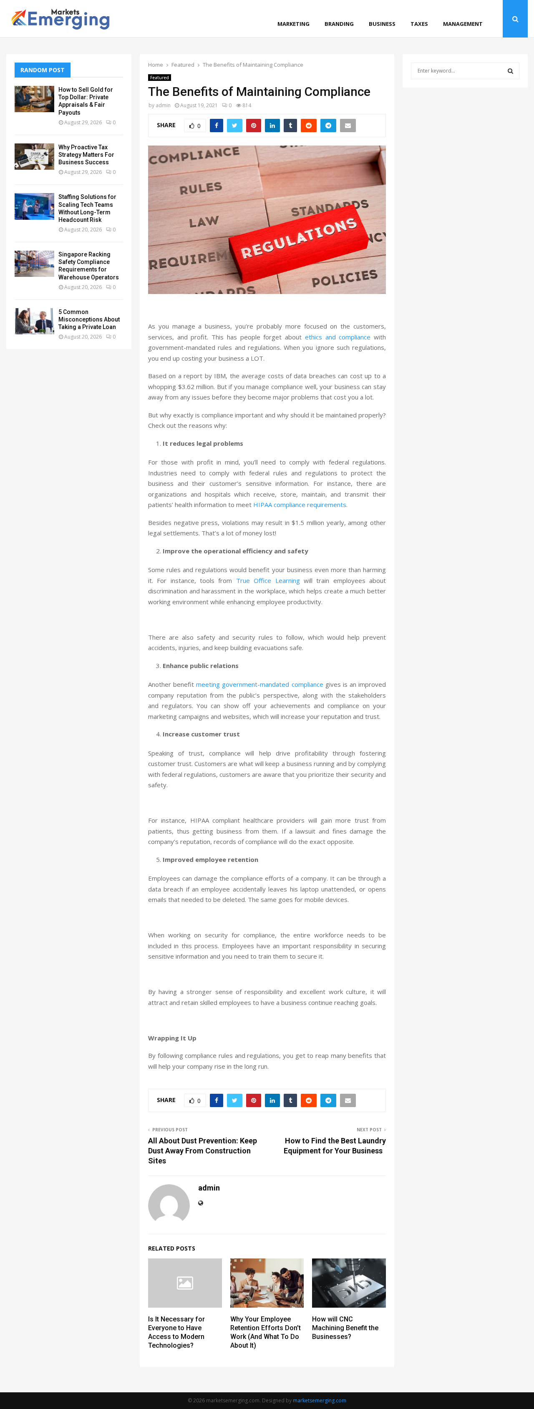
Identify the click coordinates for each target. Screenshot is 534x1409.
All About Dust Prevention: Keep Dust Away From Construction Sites (202, 1150)
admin (163, 105)
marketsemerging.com (319, 1400)
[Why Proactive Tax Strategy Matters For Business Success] (34, 156)
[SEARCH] (510, 71)
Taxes (419, 24)
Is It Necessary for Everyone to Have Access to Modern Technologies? (176, 1332)
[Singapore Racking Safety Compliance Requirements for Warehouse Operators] (34, 264)
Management (463, 24)
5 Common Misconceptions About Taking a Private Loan (89, 319)
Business (382, 24)
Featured (159, 77)
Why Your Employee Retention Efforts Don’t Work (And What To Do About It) (265, 1332)
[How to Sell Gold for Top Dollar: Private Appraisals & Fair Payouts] (34, 99)
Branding (339, 24)
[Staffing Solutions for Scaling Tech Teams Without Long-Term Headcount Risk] (34, 206)
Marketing (293, 24)
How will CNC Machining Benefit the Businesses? (345, 1328)
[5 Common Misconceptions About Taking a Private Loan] (34, 321)
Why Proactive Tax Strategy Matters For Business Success (86, 155)
